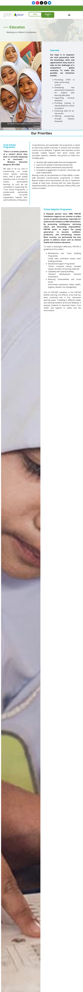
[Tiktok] (45, 3)
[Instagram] (37, 3)
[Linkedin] (49, 3)
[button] (69, 15)
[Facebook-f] (33, 3)
